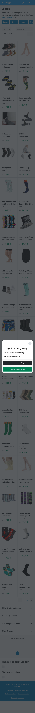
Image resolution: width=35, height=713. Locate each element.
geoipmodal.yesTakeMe (17, 369)
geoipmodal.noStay (17, 363)
